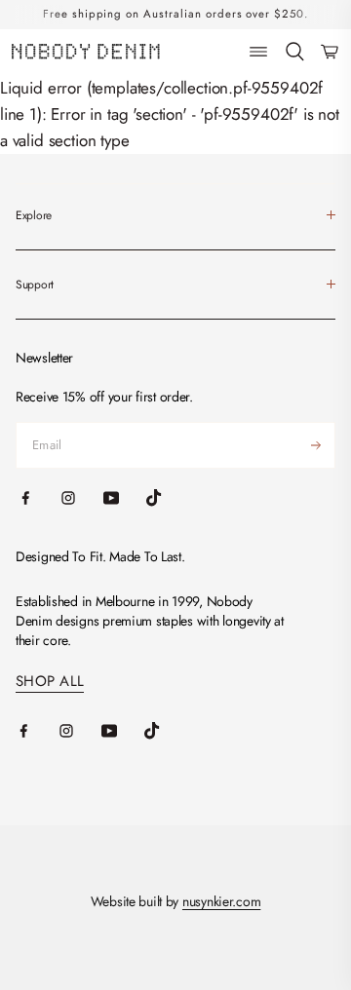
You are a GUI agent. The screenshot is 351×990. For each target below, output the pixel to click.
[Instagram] (79, 730)
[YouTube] (122, 730)
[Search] (295, 52)
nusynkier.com (221, 901)
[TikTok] (165, 730)
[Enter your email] (315, 445)
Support (35, 284)
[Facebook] (37, 730)
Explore (34, 215)
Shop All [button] (50, 681)
